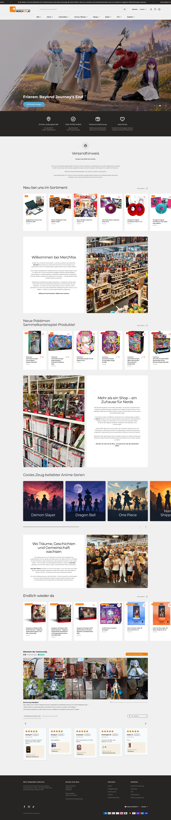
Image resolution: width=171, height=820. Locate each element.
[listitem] (33, 668)
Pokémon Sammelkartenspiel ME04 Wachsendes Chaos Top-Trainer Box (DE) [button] (58, 751)
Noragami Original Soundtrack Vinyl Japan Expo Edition (160, 221)
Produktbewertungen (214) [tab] (32, 716)
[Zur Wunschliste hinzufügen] (43, 197)
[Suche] (124, 9)
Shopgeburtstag (112, 789)
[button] (28, 749)
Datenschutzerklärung (137, 786)
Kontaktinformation (113, 797)
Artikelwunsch (112, 791)
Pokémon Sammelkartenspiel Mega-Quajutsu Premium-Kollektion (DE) (57, 360)
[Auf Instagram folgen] (29, 807)
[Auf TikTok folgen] (33, 807)
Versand (110, 794)
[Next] (145, 724)
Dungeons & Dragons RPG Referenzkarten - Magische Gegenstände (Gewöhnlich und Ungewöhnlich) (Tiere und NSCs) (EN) (59, 631)
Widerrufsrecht (135, 794)
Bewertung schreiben (135, 654)
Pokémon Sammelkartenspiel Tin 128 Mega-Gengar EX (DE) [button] (83, 754)
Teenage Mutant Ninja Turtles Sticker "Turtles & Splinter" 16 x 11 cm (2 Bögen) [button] (109, 753)
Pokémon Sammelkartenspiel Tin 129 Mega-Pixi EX (85, 358)
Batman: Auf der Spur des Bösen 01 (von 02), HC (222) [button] (33, 756)
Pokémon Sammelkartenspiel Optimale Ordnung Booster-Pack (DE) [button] (134, 751)
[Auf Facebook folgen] (24, 807)
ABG (132, 791)
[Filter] (130, 716)
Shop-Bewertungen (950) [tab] (50, 716)
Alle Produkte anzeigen (34, 104)
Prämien (135, 9)
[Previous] (26, 724)
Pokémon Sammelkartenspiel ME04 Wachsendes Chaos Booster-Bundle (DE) (133, 360)
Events (110, 786)
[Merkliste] (155, 9)
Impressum (134, 789)
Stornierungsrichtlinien (137, 797)
